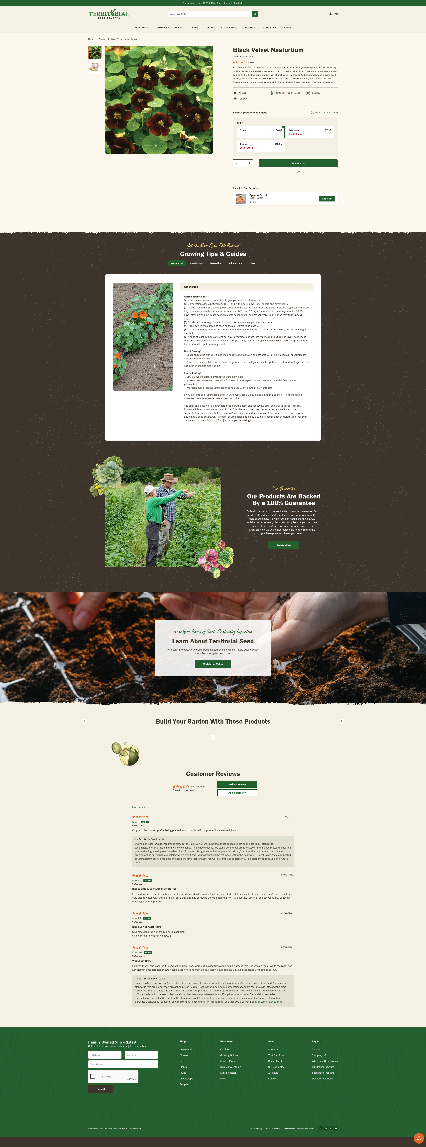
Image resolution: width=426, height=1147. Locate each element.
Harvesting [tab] (215, 263)
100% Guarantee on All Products (227, 2)
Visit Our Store (276, 1055)
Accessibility (289, 1128)
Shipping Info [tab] (235, 263)
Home (91, 39)
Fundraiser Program (323, 1066)
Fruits (183, 1072)
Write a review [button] (237, 784)
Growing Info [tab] (196, 263)
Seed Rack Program (323, 1072)
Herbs (183, 1061)
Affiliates (273, 1072)
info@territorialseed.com (268, 1001)
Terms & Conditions (273, 1128)
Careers (272, 1078)
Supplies (185, 1084)
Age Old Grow (238, 387)
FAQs (223, 1078)
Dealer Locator (276, 1061)
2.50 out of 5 (197, 786)
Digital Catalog (228, 1072)
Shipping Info (319, 1055)
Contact (316, 1049)
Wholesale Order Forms (325, 1061)
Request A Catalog (230, 1066)
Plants (183, 1066)
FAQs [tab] (252, 263)
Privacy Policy (256, 1128)
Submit (101, 1089)
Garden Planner (229, 1061)
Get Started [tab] (177, 263)
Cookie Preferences (305, 1128)
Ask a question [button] (237, 792)
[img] (140, 817)
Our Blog (225, 1049)
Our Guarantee (276, 1066)
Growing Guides (229, 1055)
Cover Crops (186, 1078)
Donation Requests (322, 1078)
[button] (239, 62)
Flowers (102, 39)
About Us (273, 1049)
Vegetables (186, 1049)
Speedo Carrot (258, 195)
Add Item (327, 198)
